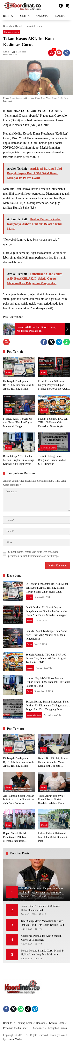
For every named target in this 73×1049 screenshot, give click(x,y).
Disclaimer (38, 1028)
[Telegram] (59, 342)
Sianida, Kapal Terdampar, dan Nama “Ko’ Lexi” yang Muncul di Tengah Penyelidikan (18, 422)
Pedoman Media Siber (15, 1028)
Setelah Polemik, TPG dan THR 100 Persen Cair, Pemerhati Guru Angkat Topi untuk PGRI (53, 422)
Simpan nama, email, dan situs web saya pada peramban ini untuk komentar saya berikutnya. (33, 553)
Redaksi (40, 1023)
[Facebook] (43, 342)
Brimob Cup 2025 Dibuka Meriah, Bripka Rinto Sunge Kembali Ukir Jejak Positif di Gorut (18, 460)
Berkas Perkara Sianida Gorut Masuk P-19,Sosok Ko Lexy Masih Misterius (43, 952)
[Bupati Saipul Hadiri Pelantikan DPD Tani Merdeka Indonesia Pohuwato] (19, 819)
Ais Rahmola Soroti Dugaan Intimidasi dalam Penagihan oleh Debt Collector (18, 799)
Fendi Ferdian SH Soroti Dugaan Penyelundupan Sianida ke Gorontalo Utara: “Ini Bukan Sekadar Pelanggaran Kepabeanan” (53, 385)
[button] (61, 6)
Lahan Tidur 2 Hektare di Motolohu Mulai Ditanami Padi (52, 837)
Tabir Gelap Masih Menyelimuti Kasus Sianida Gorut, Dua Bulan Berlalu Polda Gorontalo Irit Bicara (43, 923)
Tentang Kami (24, 1023)
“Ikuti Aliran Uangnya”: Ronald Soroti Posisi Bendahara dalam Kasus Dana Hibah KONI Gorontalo (51, 799)
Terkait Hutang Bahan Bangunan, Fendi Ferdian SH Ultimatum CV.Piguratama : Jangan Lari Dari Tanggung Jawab (54, 460)
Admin (6, 52)
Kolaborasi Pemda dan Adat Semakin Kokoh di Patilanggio (41, 937)
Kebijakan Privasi (57, 1028)
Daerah (44, 410)
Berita (8, 372)
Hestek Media (14, 1039)
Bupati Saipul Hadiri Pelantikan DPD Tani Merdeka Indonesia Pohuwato (14, 837)
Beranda (7, 1023)
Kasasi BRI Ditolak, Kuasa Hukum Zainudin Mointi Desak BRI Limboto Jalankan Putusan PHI (53, 762)
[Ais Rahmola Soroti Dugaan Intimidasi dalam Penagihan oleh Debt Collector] (19, 782)
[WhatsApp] (66, 342)
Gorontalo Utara (11, 32)
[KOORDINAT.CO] (22, 5)
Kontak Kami (56, 1023)
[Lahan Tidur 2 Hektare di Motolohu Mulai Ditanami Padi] (54, 819)
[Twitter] (51, 342)
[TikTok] (28, 1009)
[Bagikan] (66, 53)
